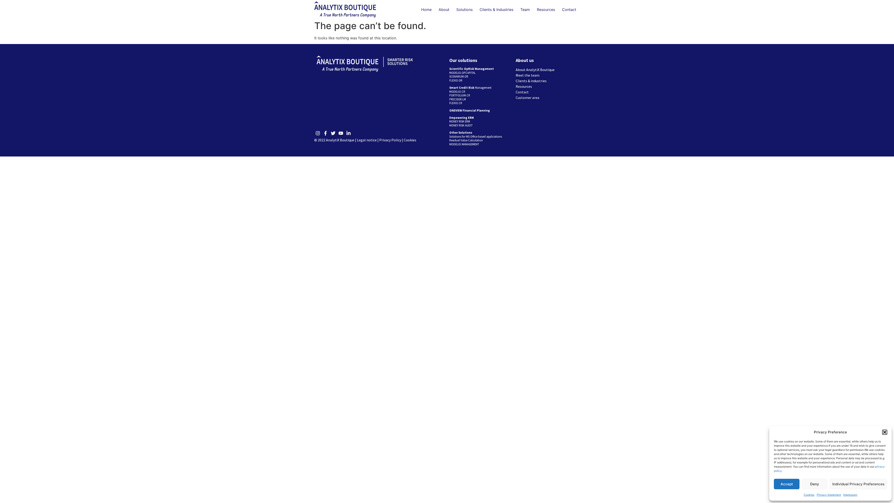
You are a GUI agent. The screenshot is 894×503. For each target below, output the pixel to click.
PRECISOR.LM (457, 99)
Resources (546, 9)
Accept (787, 484)
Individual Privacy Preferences (858, 484)
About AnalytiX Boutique (535, 69)
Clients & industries (531, 80)
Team (525, 9)
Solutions (464, 9)
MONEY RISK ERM (459, 121)
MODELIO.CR (457, 91)
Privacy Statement (829, 494)
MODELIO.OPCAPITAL (462, 73)
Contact (569, 9)
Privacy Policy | (391, 140)
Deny (814, 484)
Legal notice (367, 140)
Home (426, 9)
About (444, 9)
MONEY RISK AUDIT (461, 125)
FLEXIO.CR (455, 103)
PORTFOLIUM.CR (459, 95)
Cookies (809, 494)
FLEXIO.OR (455, 80)
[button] (884, 432)
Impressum (850, 494)
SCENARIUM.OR (458, 76)
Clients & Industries (496, 9)
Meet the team (527, 75)
